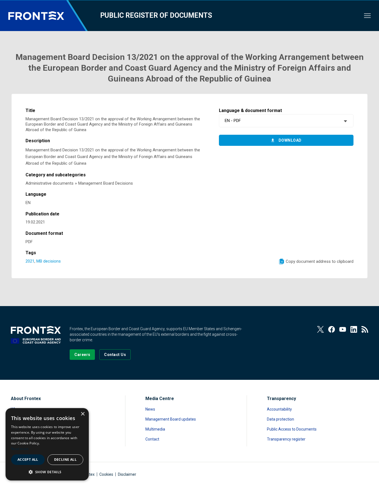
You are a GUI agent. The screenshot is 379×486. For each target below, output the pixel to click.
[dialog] (47, 444)
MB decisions (48, 261)
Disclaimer (127, 474)
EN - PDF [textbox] (233, 120)
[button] (47, 472)
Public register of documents (156, 15)
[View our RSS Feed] (365, 329)
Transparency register (286, 439)
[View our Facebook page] (331, 329)
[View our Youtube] (342, 329)
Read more (20, 448)
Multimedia (155, 429)
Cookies (106, 474)
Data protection (280, 419)
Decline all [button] (65, 459)
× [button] (82, 414)
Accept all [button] (27, 459)
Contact (152, 439)
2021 (30, 261)
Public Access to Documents (292, 429)
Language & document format (250, 110)
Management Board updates (170, 419)
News (150, 409)
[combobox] (286, 120)
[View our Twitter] (320, 329)
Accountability (279, 409)
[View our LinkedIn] (353, 329)
